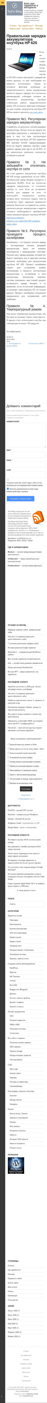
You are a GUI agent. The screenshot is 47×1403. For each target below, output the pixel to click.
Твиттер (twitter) (16, 1060)
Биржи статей (15, 941)
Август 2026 (12, 1311)
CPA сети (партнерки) (18, 933)
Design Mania (13, 827)
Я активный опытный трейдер (21, 758)
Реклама (39, 26)
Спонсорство (13, 1300)
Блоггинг (13, 1096)
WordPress (14, 968)
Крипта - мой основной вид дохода (23, 775)
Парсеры (13, 1078)
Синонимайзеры (16, 1086)
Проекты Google (16, 1051)
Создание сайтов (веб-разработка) (21, 964)
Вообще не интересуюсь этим (21, 783)
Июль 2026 (12, 1315)
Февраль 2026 (13, 1332)
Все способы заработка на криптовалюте (24, 659)
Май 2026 (11, 1324)
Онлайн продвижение (16, 1012)
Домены (13, 994)
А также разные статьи (26, 890)
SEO (11, 1016)
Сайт (9, 470)
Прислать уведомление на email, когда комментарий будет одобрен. (22, 490)
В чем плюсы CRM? (36, 344)
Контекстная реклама (18, 929)
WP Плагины (15, 977)
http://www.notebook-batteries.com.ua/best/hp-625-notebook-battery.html (23, 221)
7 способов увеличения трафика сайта (23, 643)
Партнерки (14, 920)
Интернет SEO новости (19, 1139)
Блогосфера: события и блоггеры (21, 1091)
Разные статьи (15, 1148)
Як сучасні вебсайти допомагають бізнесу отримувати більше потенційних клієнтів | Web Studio (26, 876)
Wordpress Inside (14, 823)
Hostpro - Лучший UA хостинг (19, 819)
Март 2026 (12, 1328)
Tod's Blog (15, 8)
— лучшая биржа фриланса (25, 566)
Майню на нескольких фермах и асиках (24, 766)
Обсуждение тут (26, 799)
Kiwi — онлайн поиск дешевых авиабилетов (25, 663)
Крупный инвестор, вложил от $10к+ (23, 745)
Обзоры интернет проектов (20, 1055)
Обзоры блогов (16, 1100)
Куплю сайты (28, 28)
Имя (9, 450)
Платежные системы (18, 954)
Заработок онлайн (15, 916)
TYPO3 (12, 981)
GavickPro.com (28, 1396)
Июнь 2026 (12, 1319)
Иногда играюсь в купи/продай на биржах (25, 762)
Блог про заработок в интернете (31, 5)
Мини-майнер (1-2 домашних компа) (23, 770)
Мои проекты (15, 1126)
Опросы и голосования (19, 1118)
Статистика (14, 1033)
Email (9, 460)
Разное (10, 1109)
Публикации (12, 1296)
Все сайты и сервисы (16, 1038)
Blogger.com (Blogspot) (18, 989)
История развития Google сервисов (22, 648)
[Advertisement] (23, 370)
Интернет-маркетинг (18, 1020)
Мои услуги (15, 28)
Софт (10, 1065)
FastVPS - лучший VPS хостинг (20, 810)
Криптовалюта (15, 924)
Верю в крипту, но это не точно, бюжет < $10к (27, 749)
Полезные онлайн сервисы (20, 1043)
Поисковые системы (18, 1029)
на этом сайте (36, 112)
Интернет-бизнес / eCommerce (22, 950)
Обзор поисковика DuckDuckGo (20, 668)
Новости (13, 1135)
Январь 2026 (13, 1336)
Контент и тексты (16, 1007)
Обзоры (13, 1122)
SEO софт (14, 1069)
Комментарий (13, 422)
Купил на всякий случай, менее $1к (23, 753)
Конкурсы (13, 1104)
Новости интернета (17, 1143)
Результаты (26, 795)
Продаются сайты (15, 1278)
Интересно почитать (18, 1131)
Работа (39, 28)
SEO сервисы (15, 1047)
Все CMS (13, 985)
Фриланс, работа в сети (19, 959)
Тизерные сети (15, 946)
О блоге (13, 26)
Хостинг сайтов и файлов (20, 998)
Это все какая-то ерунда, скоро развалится (26, 779)
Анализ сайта (15, 1073)
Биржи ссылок (15, 937)
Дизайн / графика (17, 1002)
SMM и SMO (15, 1025)
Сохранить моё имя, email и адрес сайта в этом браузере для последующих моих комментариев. (25, 484)
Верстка (13, 972)
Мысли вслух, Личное (18, 1114)
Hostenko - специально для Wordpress (23, 815)
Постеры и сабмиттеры (19, 1082)
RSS (18, 541)
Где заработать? (25, 26)
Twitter (30, 541)
